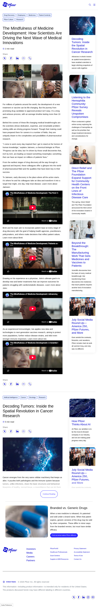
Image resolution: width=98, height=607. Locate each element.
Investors (31, 549)
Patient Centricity (44, 15)
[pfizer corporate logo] (9, 5)
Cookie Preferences (6, 605)
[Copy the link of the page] (30, 58)
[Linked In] (83, 597)
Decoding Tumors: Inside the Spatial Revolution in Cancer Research (82, 45)
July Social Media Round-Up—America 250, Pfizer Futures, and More (82, 326)
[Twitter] (5, 58)
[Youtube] (93, 597)
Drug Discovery (9, 15)
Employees (21, 15)
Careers (30, 556)
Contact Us (77, 559)
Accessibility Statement (82, 552)
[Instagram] (88, 597)
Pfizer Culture (8, 19)
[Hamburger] (94, 4)
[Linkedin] (17, 58)
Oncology (32, 397)
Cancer (23, 397)
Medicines (32, 15)
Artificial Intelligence (11, 397)
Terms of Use (78, 555)
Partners (30, 560)
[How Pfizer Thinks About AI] (82, 408)
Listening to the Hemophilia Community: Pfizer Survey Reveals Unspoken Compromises (81, 107)
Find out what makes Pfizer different (65, 535)
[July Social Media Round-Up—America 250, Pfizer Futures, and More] (82, 306)
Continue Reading (49, 494)
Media (29, 552)
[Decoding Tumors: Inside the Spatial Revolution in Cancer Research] (82, 26)
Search (90, 5)
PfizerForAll (54, 548)
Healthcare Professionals (58, 552)
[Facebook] (11, 58)
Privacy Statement (80, 548)
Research (19, 19)
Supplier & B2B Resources (59, 559)
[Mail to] (23, 58)
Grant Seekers (55, 555)
